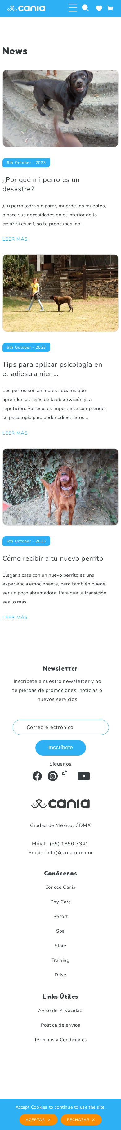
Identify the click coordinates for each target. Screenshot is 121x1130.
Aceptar (35, 1119)
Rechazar (78, 1119)
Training (61, 960)
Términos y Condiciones (60, 1040)
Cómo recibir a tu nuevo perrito (52, 558)
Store (60, 945)
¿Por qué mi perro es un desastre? (41, 184)
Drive (60, 975)
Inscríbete (60, 747)
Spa (60, 931)
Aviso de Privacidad (60, 1010)
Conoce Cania (60, 887)
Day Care (60, 902)
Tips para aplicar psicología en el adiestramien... (52, 369)
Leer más (15, 239)
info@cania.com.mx (60, 852)
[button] (73, 8)
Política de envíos (60, 1025)
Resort (60, 916)
